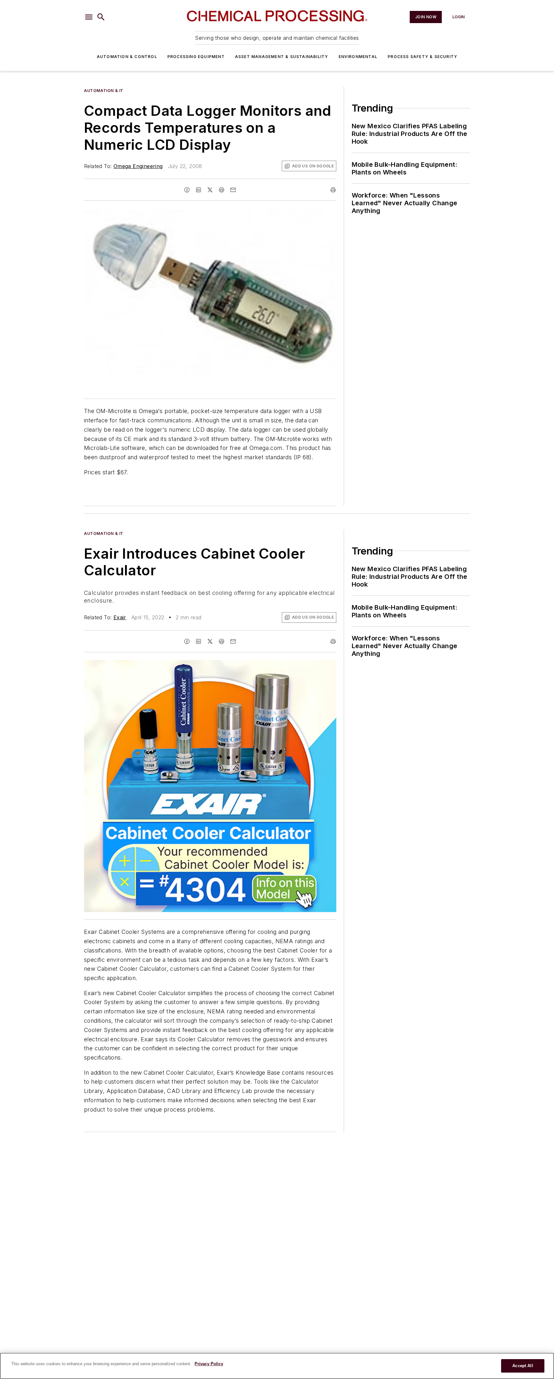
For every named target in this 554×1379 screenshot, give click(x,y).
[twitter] (210, 190)
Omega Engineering (138, 166)
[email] (233, 190)
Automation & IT (103, 90)
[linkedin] (198, 190)
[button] (89, 17)
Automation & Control (127, 56)
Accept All (522, 1365)
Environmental (358, 56)
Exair (119, 617)
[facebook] (187, 190)
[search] (101, 17)
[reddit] (221, 190)
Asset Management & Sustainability (281, 56)
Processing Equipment (196, 56)
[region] (277, 1366)
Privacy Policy (209, 1363)
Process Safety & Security (422, 56)
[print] (333, 190)
